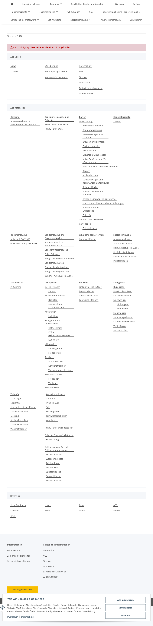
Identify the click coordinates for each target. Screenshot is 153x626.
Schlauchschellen (19, 420)
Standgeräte (54, 352)
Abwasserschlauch (122, 239)
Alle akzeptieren (125, 600)
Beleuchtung (52, 439)
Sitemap (83, 77)
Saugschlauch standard (56, 267)
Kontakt (14, 71)
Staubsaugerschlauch (124, 321)
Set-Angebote (52, 411)
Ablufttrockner (55, 361)
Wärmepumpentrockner (60, 370)
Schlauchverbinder (19, 424)
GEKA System (89, 150)
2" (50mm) (15, 286)
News (13, 65)
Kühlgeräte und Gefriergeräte (53, 322)
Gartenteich (85, 223)
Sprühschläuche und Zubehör (93, 193)
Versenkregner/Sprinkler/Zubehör (99, 198)
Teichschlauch (90, 228)
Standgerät (122, 308)
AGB (81, 71)
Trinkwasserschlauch (56, 415)
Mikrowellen (51, 344)
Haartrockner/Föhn (122, 291)
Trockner (49, 357)
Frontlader (53, 378)
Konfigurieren (125, 607)
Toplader (52, 383)
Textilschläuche (54, 454)
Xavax (48, 505)
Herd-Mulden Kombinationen (56, 306)
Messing (14, 415)
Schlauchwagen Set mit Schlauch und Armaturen (57, 449)
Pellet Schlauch (52, 254)
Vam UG (117, 510)
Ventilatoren (119, 326)
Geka (81, 505)
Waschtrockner (52, 387)
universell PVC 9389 (20, 239)
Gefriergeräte (55, 327)
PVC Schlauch (52, 402)
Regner (86, 171)
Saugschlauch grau (54, 262)
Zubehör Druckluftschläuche (59, 435)
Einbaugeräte (55, 348)
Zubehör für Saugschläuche (59, 275)
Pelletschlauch (120, 260)
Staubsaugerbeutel (123, 317)
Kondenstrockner (57, 365)
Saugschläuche (53, 471)
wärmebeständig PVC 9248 (23, 243)
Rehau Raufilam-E (54, 128)
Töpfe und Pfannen (88, 299)
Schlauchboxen (90, 175)
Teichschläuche (54, 480)
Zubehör (87, 215)
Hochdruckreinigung (123, 252)
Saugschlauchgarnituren (57, 271)
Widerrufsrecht (86, 93)
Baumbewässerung (92, 130)
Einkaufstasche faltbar (90, 286)
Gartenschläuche (91, 146)
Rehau (82, 510)
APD (115, 505)
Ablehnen (125, 615)
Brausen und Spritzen (94, 141)
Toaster (117, 121)
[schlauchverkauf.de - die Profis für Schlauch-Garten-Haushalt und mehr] (12, 4)
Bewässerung (85, 121)
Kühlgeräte (53, 339)
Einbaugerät (123, 304)
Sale (48, 407)
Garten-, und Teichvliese (91, 219)
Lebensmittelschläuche (56, 249)
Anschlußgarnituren (93, 125)
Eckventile (15, 402)
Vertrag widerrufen (22, 589)
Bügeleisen (118, 286)
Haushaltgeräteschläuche (23, 407)
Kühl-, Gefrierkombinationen (59, 334)
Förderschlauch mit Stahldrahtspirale (54, 244)
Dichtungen (16, 398)
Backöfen (53, 299)
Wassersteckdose (54, 458)
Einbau (51, 291)
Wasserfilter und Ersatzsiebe (91, 209)
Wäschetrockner (18, 428)
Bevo (47, 510)
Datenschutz (27, 617)
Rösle (13, 516)
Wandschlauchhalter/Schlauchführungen (103, 203)
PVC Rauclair (52, 467)
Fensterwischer (86, 291)
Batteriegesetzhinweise (90, 88)
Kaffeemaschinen (122, 295)
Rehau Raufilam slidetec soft (59, 427)
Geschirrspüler (52, 286)
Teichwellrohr (53, 463)
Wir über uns (51, 65)
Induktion (53, 316)
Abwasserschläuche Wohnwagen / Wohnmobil (23, 123)
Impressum (12, 617)
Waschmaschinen (53, 374)
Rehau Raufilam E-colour (57, 124)
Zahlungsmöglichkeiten (56, 71)
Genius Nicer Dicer (88, 295)
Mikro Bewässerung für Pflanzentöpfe (94, 161)
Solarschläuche (90, 187)
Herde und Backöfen (55, 295)
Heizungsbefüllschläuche (126, 247)
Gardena (50, 398)
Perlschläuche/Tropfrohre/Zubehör (100, 166)
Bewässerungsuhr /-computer (93, 136)
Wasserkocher (120, 330)
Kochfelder (50, 311)
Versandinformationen (56, 77)
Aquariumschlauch (122, 243)
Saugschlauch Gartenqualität (59, 258)
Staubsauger (119, 313)
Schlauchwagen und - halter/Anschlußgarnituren (96, 181)
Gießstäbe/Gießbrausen (95, 154)
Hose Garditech (18, 505)
